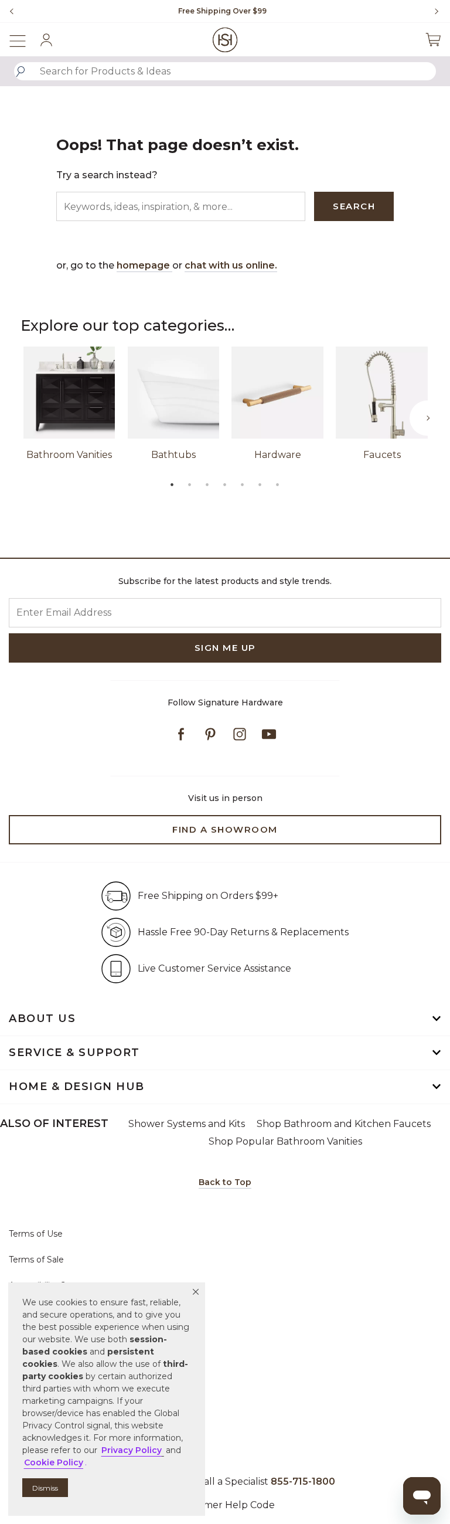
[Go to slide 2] (190, 484)
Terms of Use (36, 1233)
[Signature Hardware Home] (225, 39)
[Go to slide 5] (242, 484)
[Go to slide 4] (225, 484)
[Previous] (12, 11)
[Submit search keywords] (20, 72)
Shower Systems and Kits (186, 1123)
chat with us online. (231, 265)
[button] (196, 1292)
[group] (222, 11)
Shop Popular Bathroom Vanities (285, 1141)
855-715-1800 (303, 1481)
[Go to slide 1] (172, 484)
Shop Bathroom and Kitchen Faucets (344, 1123)
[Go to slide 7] (278, 484)
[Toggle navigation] (23, 40)
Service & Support (74, 1052)
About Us (42, 1018)
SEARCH (354, 206)
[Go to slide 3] (207, 484)
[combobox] (225, 71)
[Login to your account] (46, 39)
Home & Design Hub (77, 1086)
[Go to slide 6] (260, 484)
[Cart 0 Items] (433, 39)
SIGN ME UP (225, 647)
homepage (144, 265)
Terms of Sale (36, 1259)
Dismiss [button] (45, 1488)
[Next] (432, 11)
